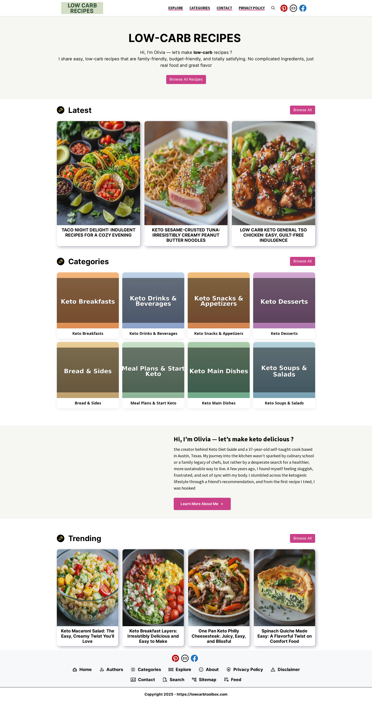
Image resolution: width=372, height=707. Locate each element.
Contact (224, 8)
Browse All (302, 110)
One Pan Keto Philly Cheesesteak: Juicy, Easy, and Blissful (219, 636)
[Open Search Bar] (273, 8)
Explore (175, 8)
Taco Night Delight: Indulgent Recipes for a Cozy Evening (98, 232)
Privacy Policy (252, 8)
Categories (199, 8)
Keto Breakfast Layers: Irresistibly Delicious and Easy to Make (153, 636)
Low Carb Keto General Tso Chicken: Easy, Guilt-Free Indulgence (273, 235)
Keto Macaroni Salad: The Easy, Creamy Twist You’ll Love (87, 636)
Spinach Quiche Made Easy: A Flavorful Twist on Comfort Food (284, 636)
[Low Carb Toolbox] (82, 8)
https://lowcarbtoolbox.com (202, 694)
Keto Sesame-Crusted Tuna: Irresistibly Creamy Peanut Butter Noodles (186, 235)
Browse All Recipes (186, 79)
